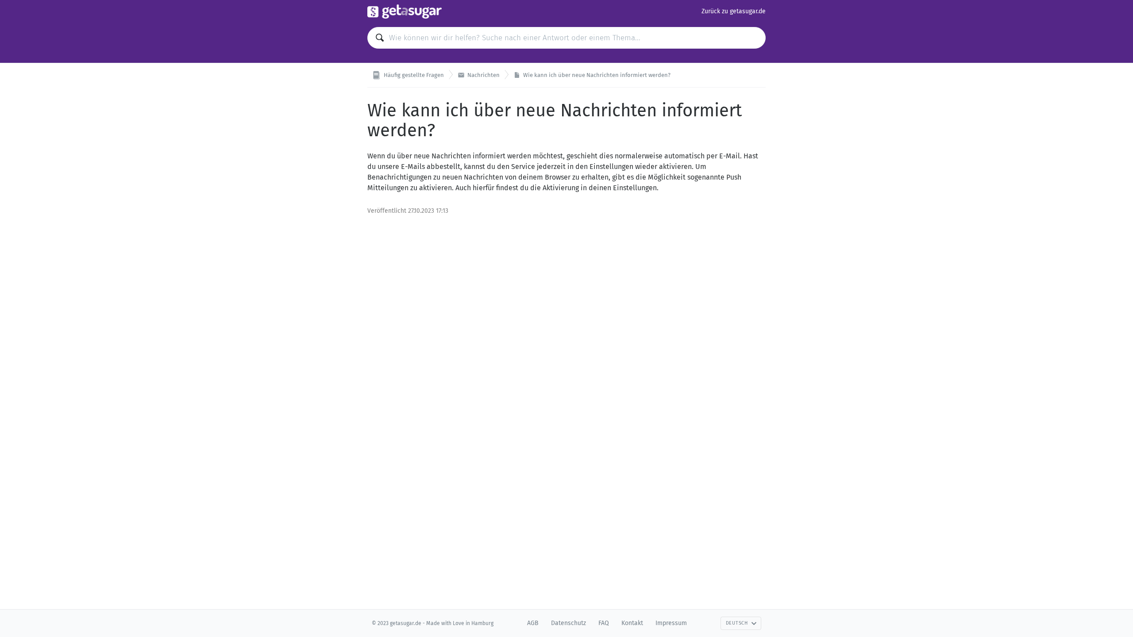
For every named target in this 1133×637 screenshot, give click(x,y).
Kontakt (632, 623)
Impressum (671, 623)
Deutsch (737, 623)
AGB (533, 623)
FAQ (603, 623)
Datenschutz (568, 623)
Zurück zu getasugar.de (733, 11)
